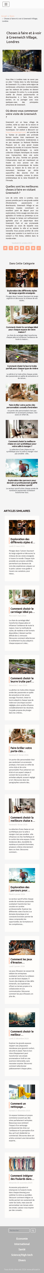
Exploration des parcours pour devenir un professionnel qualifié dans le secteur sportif (22, 482)
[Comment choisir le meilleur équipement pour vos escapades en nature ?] (22, 1019)
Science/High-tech (22, 1254)
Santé (22, 1249)
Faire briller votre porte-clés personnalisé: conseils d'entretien (22, 406)
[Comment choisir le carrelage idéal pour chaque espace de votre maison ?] (22, 315)
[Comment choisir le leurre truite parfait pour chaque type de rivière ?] (22, 354)
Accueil (4, 16)
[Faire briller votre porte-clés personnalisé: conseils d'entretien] (22, 393)
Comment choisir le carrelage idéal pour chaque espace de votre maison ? (22, 329)
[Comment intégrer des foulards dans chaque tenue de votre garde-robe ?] (22, 1164)
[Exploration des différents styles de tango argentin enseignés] (22, 278)
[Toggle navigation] (6, 4)
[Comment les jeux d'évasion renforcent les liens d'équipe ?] (22, 947)
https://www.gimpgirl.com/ (16, 132)
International (22, 1244)
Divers (12, 16)
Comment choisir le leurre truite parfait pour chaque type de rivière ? (22, 368)
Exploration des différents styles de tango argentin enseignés (22, 291)
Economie (22, 1238)
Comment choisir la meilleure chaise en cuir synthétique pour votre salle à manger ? (22, 443)
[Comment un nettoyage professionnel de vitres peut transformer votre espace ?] (22, 1092)
